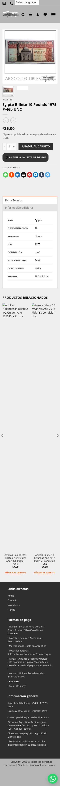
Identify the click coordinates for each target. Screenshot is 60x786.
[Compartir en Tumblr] (41, 175)
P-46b (38, 260)
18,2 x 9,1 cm (42, 276)
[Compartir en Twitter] (17, 175)
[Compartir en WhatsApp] (5, 175)
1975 (37, 244)
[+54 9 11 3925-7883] (12, 3)
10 (36, 228)
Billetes (7, 99)
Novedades (14, 605)
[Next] (52, 56)
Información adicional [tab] (19, 207)
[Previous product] (13, 120)
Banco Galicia (15, 641)
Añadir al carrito (36, 146)
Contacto (12, 600)
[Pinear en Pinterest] (29, 175)
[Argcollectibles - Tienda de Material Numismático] (10, 15)
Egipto (38, 220)
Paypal (12, 658)
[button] (31, 14)
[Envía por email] (23, 175)
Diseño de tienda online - (36, 765)
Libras (38, 236)
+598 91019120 (38, 711)
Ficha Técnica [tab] (13, 200)
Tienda (11, 609)
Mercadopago (16, 645)
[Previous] (8, 56)
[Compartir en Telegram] (47, 175)
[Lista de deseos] (46, 14)
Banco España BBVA (19, 630)
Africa (38, 268)
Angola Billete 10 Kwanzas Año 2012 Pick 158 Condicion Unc (44, 559)
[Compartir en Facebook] (11, 175)
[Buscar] (24, 14)
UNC (37, 252)
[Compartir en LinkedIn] (35, 175)
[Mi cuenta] (38, 14)
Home (11, 595)
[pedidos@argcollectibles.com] (5, 3)
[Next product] (6, 120)
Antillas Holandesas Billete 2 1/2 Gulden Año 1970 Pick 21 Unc (15, 559)
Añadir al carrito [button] (15, 572)
